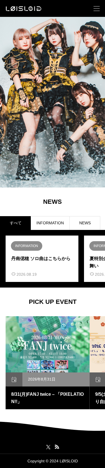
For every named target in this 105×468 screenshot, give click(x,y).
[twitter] (48, 447)
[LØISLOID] (24, 8)
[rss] (57, 446)
